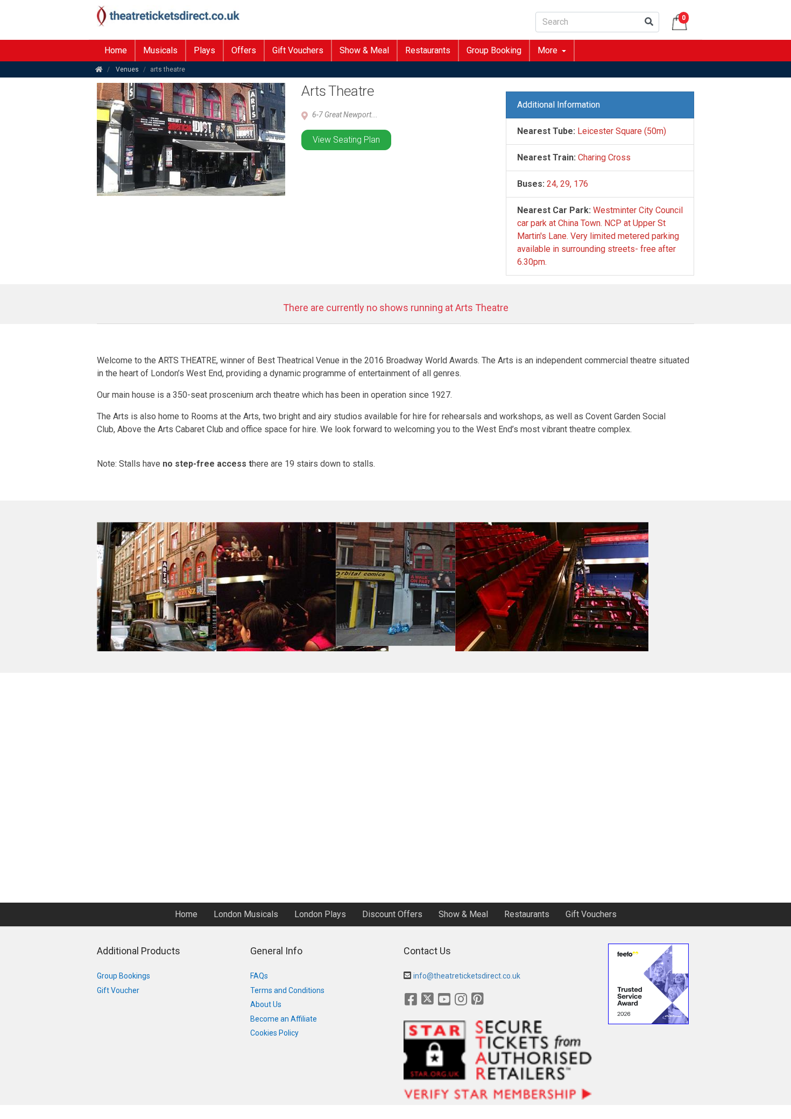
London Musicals (246, 914)
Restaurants (427, 50)
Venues (127, 69)
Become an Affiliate (283, 1019)
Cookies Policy (274, 1033)
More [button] (549, 50)
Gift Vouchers (297, 50)
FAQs (259, 976)
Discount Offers (392, 914)
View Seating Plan (346, 140)
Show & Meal (364, 50)
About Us (265, 1004)
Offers (243, 50)
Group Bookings (123, 976)
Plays (204, 50)
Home (115, 50)
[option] (151, 586)
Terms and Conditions (287, 990)
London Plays (320, 914)
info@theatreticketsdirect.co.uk (466, 976)
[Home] (99, 69)
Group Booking (494, 50)
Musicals (160, 50)
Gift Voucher (118, 990)
